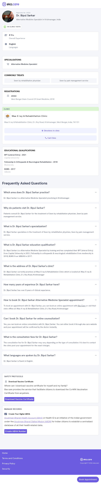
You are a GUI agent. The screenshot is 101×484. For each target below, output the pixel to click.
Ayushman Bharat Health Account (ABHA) (23, 417)
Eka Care (81, 306)
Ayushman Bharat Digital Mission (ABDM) (32, 421)
